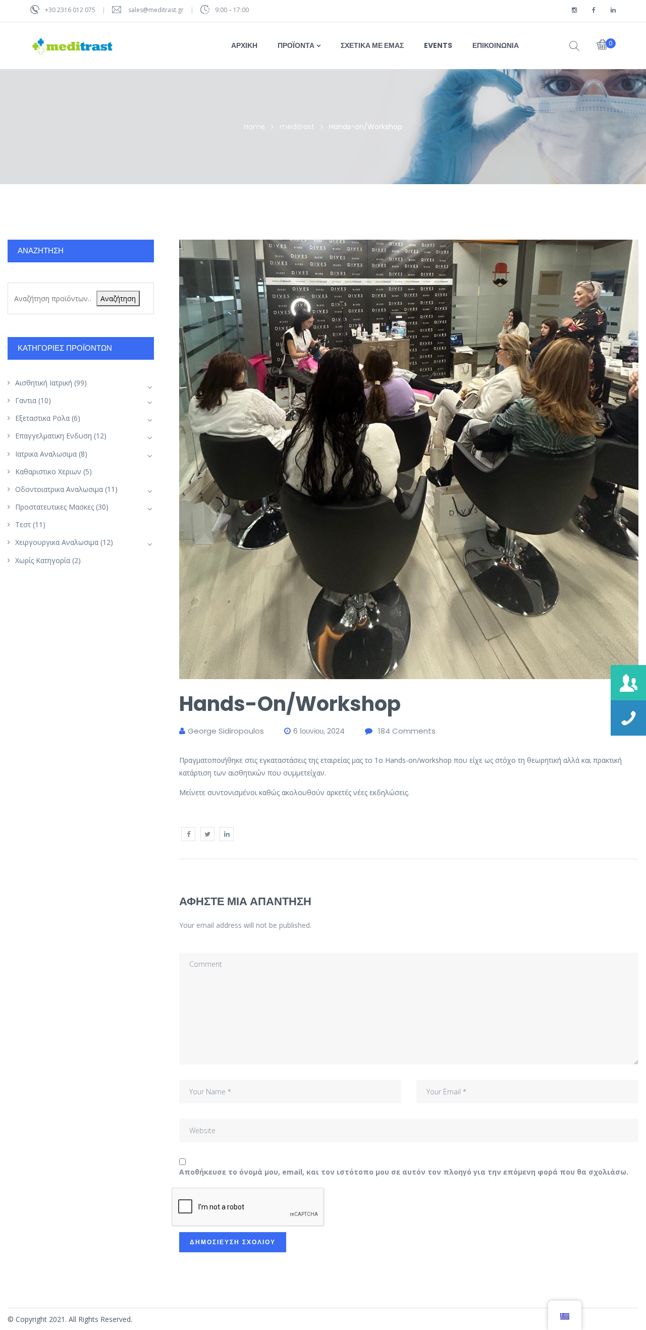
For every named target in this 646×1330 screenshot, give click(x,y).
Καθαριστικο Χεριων (48, 471)
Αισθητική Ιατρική (43, 382)
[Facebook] (188, 834)
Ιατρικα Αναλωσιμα (46, 454)
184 (407, 731)
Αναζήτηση (118, 298)
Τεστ (23, 524)
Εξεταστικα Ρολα (42, 418)
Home (254, 127)
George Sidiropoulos (226, 731)
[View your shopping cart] (602, 45)
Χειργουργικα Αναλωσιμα (56, 542)
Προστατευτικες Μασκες (54, 507)
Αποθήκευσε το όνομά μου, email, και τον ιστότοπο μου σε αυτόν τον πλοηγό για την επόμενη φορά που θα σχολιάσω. (403, 1172)
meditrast (297, 127)
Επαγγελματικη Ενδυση (53, 435)
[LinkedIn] (227, 834)
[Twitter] (207, 834)
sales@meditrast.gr (156, 10)
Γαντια (25, 400)
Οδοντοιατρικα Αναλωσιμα (59, 489)
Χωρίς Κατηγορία (42, 560)
